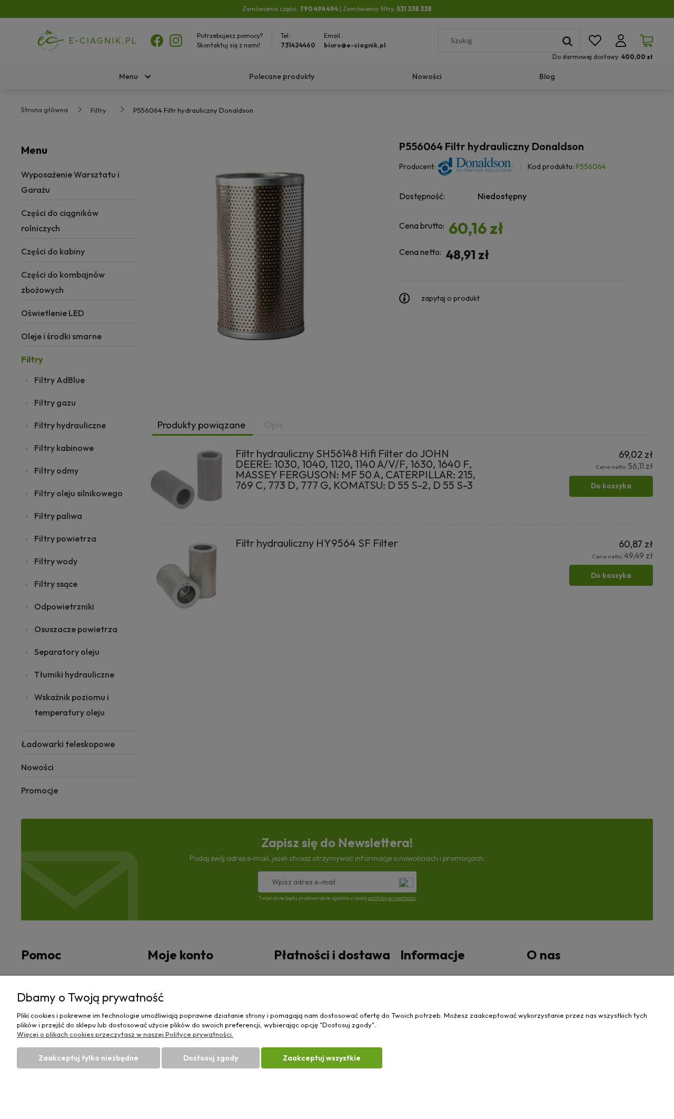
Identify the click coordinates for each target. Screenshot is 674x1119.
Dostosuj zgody (210, 1058)
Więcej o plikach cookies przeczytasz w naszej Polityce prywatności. (125, 1034)
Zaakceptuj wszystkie (322, 1058)
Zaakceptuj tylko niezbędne (88, 1058)
